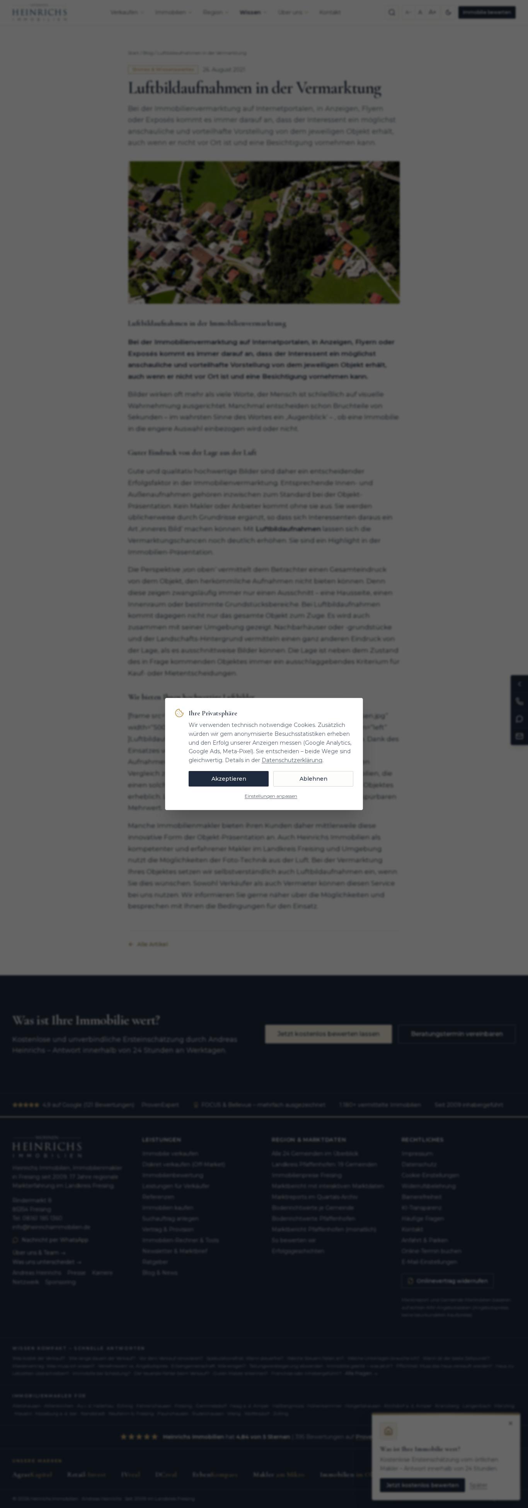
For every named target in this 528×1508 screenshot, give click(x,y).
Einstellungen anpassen (271, 796)
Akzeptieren (228, 778)
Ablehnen (313, 778)
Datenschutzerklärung (292, 760)
